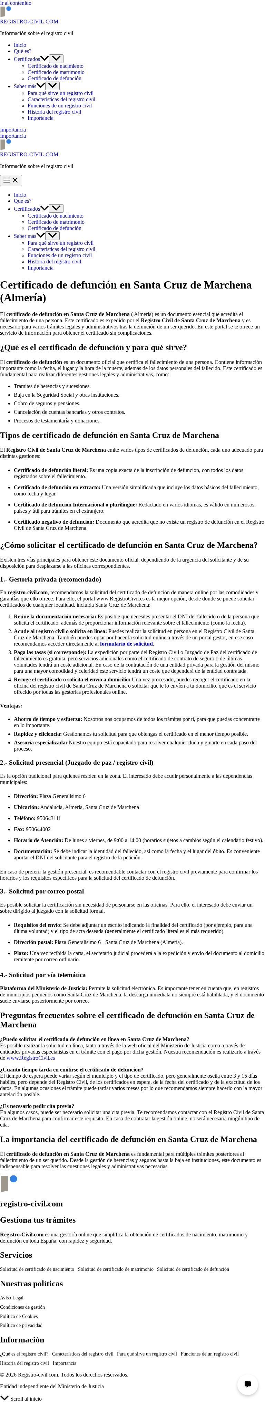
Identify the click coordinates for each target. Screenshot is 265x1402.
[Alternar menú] (56, 58)
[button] (44, 59)
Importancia (13, 136)
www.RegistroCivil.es (31, 1058)
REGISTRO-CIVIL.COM (29, 21)
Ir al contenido (15, 3)
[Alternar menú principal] (11, 180)
